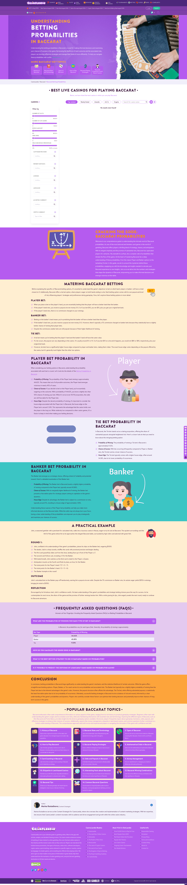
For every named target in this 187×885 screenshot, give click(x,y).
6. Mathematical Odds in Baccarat (138, 744)
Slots (71, 2)
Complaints (156, 2)
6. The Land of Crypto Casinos (96, 845)
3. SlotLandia (91, 837)
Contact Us (145, 848)
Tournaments (122, 2)
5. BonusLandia (91, 842)
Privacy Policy (145, 837)
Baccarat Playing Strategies (85, 71)
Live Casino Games (119, 842)
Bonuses (89, 2)
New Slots (78, 3)
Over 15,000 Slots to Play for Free (124, 831)
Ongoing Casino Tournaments (122, 845)
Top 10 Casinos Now (40, 12)
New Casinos (61, 3)
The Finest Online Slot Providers (123, 837)
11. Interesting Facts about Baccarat (97, 770)
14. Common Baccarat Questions (95, 782)
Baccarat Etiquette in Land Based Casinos (97, 71)
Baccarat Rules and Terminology (49, 71)
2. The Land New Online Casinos (96, 834)
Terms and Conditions (148, 840)
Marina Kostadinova (49, 806)
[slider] (33, 116)
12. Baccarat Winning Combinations (138, 770)
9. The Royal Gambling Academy (96, 854)
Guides (140, 2)
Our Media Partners (120, 848)
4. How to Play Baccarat (49, 744)
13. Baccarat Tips (46, 782)
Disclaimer (145, 834)
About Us (144, 845)
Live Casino (110, 3)
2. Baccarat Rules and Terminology (96, 730)
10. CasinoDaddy (92, 857)
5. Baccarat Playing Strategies (94, 744)
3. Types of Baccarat (133, 730)
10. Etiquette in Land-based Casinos (54, 770)
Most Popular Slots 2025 (121, 834)
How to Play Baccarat (73, 71)
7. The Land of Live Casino (94, 848)
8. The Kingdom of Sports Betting (97, 851)
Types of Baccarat (61, 71)
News (147, 2)
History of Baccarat (37, 71)
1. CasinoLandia (91, 831)
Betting (132, 2)
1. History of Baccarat (48, 730)
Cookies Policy (146, 842)
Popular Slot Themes (120, 840)
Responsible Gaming (148, 831)
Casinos (52, 2)
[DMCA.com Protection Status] (36, 865)
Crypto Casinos (97, 3)
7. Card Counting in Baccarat (51, 758)
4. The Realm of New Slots (95, 840)
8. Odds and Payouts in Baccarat (95, 758)
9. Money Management (134, 758)
